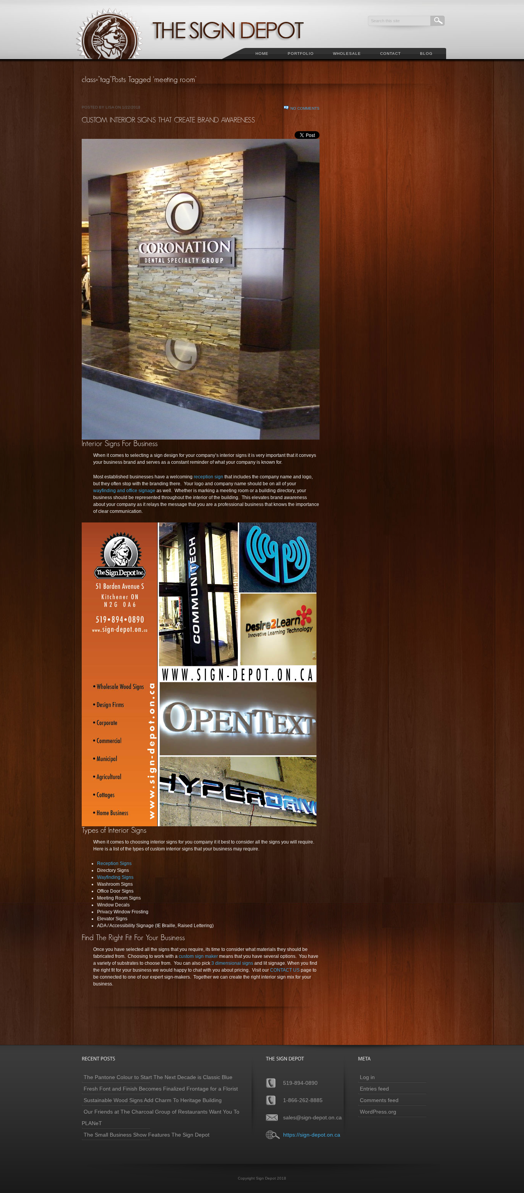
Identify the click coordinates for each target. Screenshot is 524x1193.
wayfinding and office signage (124, 490)
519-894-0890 (300, 1083)
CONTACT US (285, 970)
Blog (426, 53)
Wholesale (347, 53)
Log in (367, 1077)
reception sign (208, 477)
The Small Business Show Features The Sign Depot (146, 1135)
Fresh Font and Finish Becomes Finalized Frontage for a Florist (161, 1089)
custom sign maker (198, 956)
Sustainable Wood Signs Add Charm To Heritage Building (153, 1100)
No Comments (305, 108)
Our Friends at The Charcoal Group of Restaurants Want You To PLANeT (160, 1117)
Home (262, 53)
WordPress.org (378, 1112)
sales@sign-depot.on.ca (312, 1117)
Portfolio (301, 53)
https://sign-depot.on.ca (311, 1135)
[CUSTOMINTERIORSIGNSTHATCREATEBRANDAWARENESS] (168, 120)
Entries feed (374, 1089)
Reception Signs (114, 863)
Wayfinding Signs (115, 877)
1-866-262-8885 (303, 1100)
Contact (390, 53)
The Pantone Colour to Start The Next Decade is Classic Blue (158, 1077)
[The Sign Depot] (200, 63)
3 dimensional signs (232, 963)
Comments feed (379, 1100)
